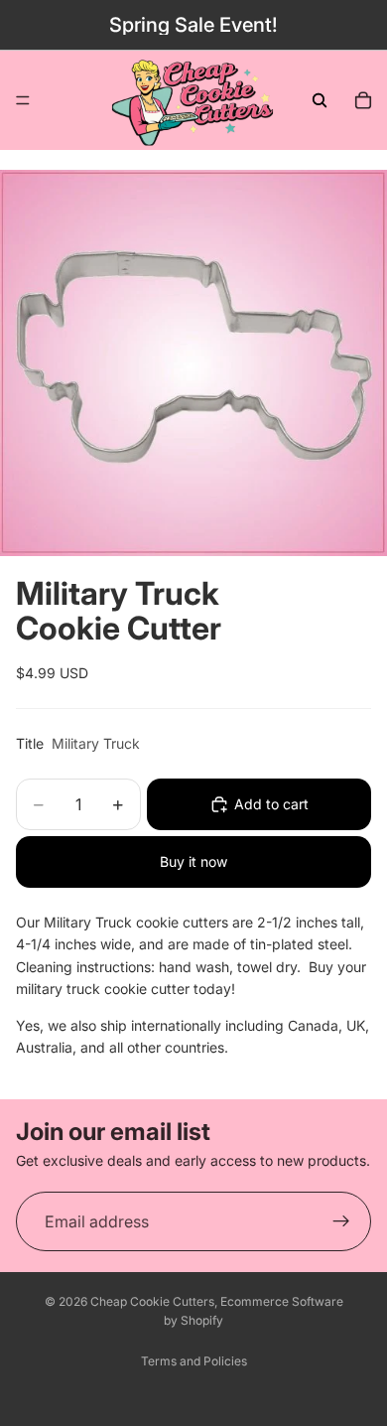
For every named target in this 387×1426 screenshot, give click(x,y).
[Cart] (363, 100)
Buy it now (193, 861)
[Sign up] (341, 1221)
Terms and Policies (194, 1361)
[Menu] (23, 100)
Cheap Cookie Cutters (152, 1301)
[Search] (319, 100)
